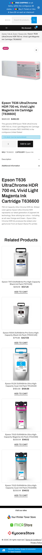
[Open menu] (6, 28)
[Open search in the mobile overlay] (24, 20)
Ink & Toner (12, 34)
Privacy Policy (36, 542)
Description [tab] (6, 159)
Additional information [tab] (11, 166)
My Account (26, 28)
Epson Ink (22, 34)
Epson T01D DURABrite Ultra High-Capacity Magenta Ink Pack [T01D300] (21, 435)
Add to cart (25, 144)
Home (4, 34)
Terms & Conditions (33, 540)
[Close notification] (38, 7)
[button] (36, 50)
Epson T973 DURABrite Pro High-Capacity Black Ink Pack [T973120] (21, 283)
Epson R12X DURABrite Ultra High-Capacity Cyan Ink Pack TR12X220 (21, 384)
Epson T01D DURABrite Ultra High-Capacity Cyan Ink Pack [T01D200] (21, 486)
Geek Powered (15, 551)
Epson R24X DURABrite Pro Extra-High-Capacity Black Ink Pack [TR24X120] (21, 334)
